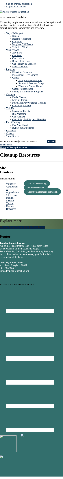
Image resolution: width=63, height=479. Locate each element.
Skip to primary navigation (19, 3)
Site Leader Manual (37, 183)
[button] (12, 136)
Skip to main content (16, 6)
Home (3, 147)
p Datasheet (11, 207)
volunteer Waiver (36, 187)
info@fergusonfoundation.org (14, 271)
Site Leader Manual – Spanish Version (11, 199)
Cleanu (9, 206)
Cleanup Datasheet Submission (42, 191)
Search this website (9, 141)
